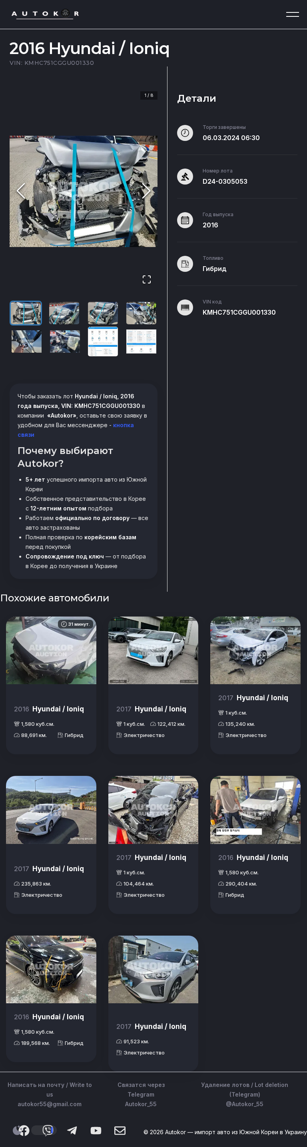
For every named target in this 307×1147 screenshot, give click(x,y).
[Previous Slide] (21, 191)
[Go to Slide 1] (26, 313)
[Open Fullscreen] (146, 280)
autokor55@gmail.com (50, 1104)
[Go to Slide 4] (141, 313)
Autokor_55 (141, 1104)
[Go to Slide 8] (141, 341)
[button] (83, 191)
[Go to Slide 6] (65, 341)
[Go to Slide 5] (26, 341)
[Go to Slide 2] (64, 313)
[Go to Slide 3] (103, 313)
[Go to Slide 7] (103, 341)
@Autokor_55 (244, 1104)
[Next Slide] (146, 191)
